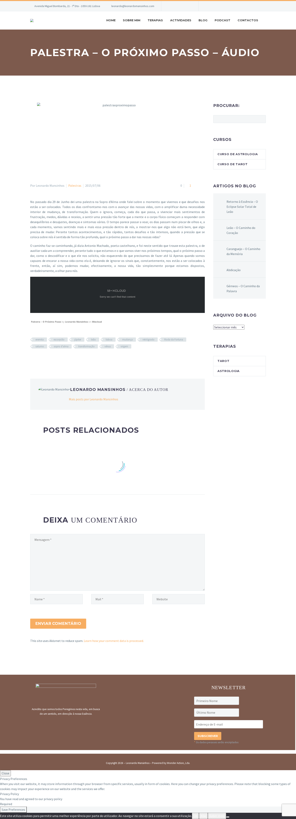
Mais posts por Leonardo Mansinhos (93, 399)
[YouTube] (182, 6)
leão (93, 339)
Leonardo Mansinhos (76, 321)
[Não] (227, 817)
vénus (108, 346)
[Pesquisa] (265, 20)
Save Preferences (13, 810)
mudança (127, 339)
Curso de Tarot (232, 164)
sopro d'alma (61, 346)
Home (111, 20)
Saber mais (217, 816)
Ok (195, 816)
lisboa (109, 339)
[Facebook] (170, 6)
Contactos (248, 20)
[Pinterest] (44, 358)
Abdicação (234, 270)
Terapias (155, 20)
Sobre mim (131, 20)
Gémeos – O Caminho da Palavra (243, 288)
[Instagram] (176, 6)
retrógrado (148, 339)
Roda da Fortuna (173, 339)
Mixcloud (97, 321)
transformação (86, 346)
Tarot (223, 361)
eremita (39, 339)
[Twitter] (38, 358)
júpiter (77, 339)
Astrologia (228, 371)
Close (5, 773)
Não (203, 816)
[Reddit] (62, 358)
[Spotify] (188, 6)
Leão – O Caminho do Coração (241, 230)
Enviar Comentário (58, 623)
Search (261, 119)
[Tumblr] (50, 358)
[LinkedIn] (56, 358)
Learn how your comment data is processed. (114, 641)
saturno (39, 346)
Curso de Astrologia (237, 154)
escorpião (59, 339)
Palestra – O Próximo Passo (46, 321)
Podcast (222, 20)
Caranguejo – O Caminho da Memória (243, 251)
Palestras (74, 185)
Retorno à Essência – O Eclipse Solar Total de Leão (242, 207)
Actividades (180, 20)
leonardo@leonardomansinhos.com (132, 6)
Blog (203, 20)
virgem (124, 346)
